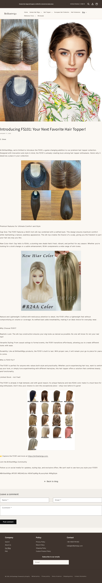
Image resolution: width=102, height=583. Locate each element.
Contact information (80, 576)
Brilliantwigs (14, 576)
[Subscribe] (66, 562)
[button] (88, 4)
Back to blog (52, 481)
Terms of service (56, 576)
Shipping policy (68, 576)
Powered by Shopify (24, 576)
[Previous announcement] (5, 4)
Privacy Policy (40, 542)
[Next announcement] (67, 4)
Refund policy (36, 576)
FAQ (6, 551)
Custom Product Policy (43, 551)
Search (7, 542)
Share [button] (4, 139)
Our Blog (8, 548)
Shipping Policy (41, 548)
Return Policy (40, 545)
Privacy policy (46, 576)
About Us (8, 545)
